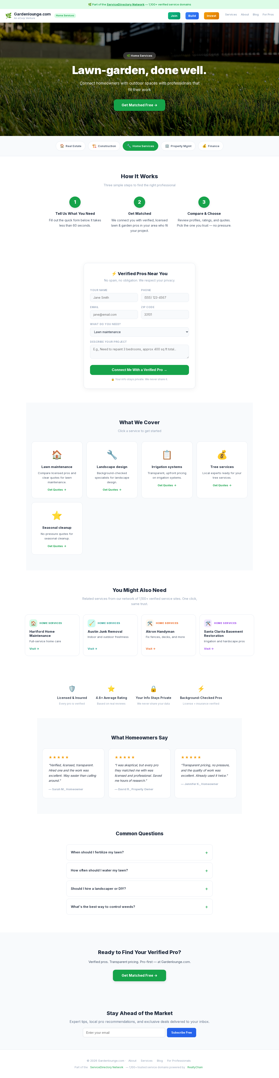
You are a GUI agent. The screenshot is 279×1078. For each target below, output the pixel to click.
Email (94, 307)
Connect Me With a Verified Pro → (139, 370)
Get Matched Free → (139, 105)
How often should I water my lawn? (99, 870)
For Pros (268, 14)
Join (174, 15)
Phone (146, 290)
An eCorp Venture (24, 18)
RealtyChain (195, 1067)
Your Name (98, 290)
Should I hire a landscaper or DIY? (98, 888)
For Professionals (179, 1060)
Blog (256, 14)
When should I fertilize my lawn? (97, 852)
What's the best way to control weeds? (103, 907)
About (245, 14)
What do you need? (105, 324)
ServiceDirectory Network (126, 4)
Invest (211, 15)
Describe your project (108, 341)
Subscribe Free (181, 1032)
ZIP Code (147, 307)
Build (192, 15)
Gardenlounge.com (32, 14)
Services (231, 14)
